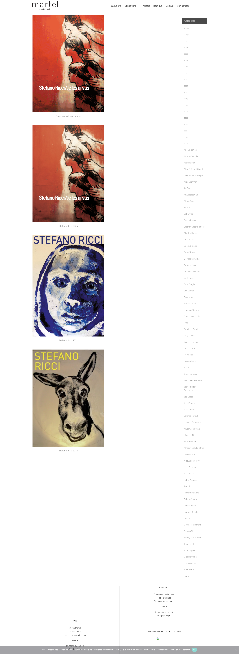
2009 (186, 35)
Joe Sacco (188, 397)
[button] (202, 6)
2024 (186, 131)
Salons (187, 518)
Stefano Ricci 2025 (68, 226)
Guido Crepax (190, 348)
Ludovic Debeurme (192, 422)
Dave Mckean (190, 252)
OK (194, 650)
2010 (186, 41)
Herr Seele (188, 355)
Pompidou (188, 486)
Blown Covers (190, 201)
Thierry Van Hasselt (192, 538)
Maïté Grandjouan (192, 429)
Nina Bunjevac (190, 467)
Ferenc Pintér (190, 304)
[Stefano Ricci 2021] (68, 285)
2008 (186, 28)
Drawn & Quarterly (192, 272)
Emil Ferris (188, 278)
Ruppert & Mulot (191, 512)
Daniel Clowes (190, 246)
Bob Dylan (188, 214)
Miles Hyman (190, 441)
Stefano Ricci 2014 (68, 450)
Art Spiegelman (191, 195)
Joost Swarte (189, 403)
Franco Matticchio (192, 316)
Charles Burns (190, 233)
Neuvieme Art (190, 454)
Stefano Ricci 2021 (68, 340)
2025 (186, 137)
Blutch (187, 207)
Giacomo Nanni (191, 342)
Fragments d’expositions (68, 116)
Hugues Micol (190, 361)
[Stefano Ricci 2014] (68, 398)
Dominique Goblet (192, 259)
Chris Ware (189, 239)
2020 (186, 105)
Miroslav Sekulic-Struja (194, 448)
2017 (186, 86)
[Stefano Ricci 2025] (68, 173)
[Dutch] (129, 620)
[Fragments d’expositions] (68, 63)
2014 (186, 67)
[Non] (235, 649)
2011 (186, 47)
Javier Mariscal (190, 374)
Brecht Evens (190, 220)
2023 (186, 124)
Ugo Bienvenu (190, 557)
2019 (186, 99)
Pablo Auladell (190, 480)
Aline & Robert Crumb (193, 169)
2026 (186, 143)
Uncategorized (190, 563)
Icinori (186, 368)
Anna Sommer (190, 182)
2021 (186, 111)
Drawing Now (190, 265)
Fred (186, 323)
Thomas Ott (189, 544)
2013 (186, 60)
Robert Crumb (190, 499)
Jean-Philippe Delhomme (190, 388)
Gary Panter (189, 336)
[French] (122, 620)
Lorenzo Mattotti (191, 416)
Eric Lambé (189, 291)
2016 (186, 79)
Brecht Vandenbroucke (194, 227)
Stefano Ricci (189, 531)
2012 (186, 54)
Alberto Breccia (191, 156)
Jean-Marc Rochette (193, 380)
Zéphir (187, 576)
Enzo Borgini (189, 284)
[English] (126, 620)
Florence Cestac (191, 310)
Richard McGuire (191, 493)
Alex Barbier (189, 163)
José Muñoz (189, 409)
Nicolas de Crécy (192, 461)
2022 (186, 118)
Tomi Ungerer (190, 550)
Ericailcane (189, 297)
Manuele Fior (190, 435)
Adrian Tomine (190, 150)
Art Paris (187, 188)
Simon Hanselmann (192, 525)
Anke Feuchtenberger (193, 175)
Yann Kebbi (189, 570)
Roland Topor (190, 506)
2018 (186, 92)
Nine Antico (189, 474)
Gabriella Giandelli (192, 329)
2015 (186, 73)
